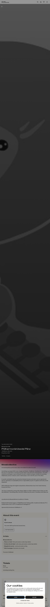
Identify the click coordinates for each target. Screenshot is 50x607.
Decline (34, 597)
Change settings (25, 600)
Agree (15, 597)
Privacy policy (30, 603)
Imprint (25, 603)
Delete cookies (19, 603)
